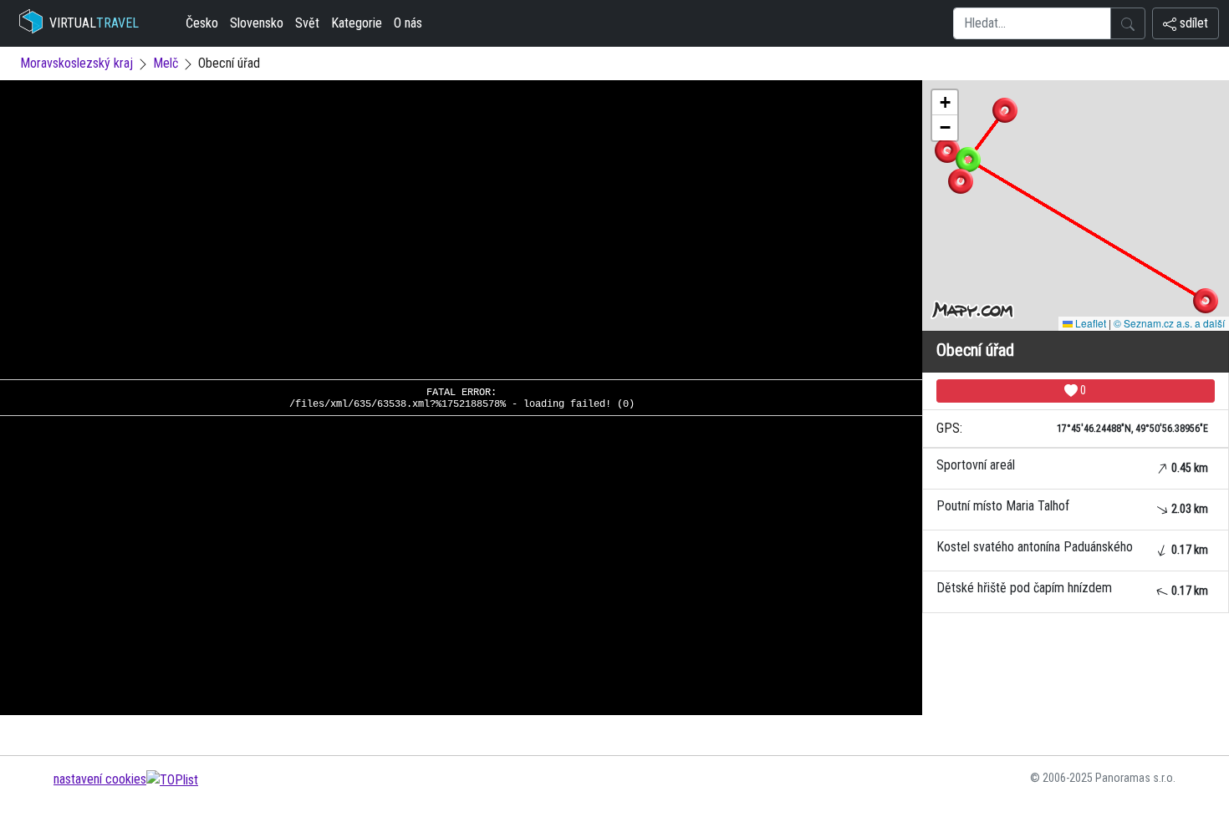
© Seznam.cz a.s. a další (1169, 323)
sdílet (1192, 23)
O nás (408, 23)
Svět (307, 23)
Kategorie (356, 23)
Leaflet (1089, 323)
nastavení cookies (100, 779)
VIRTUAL (94, 23)
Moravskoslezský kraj (76, 63)
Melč (165, 63)
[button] (1004, 110)
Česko (202, 23)
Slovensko (256, 23)
